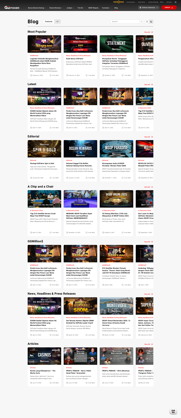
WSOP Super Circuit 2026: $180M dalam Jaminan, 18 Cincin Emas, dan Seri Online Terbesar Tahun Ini (152, 323)
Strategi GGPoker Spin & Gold (42, 163)
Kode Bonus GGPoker (74, 59)
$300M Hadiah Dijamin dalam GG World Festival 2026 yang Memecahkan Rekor (43, 113)
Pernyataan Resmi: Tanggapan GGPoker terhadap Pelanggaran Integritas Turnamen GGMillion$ (115, 61)
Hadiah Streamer (153, 2)
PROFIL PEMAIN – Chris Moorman (116, 371)
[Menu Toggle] (175, 2)
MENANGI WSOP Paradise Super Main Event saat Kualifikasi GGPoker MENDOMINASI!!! (79, 216)
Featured (48, 22)
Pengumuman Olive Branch (149, 59)
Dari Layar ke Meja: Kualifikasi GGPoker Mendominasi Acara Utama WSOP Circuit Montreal (150, 216)
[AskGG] (173, 411)
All (57, 22)
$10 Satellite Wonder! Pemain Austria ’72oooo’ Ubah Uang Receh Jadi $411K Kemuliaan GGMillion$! (116, 270)
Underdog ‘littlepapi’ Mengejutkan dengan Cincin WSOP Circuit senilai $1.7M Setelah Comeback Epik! (152, 270)
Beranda (169, 2)
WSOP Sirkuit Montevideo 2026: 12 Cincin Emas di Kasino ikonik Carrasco (116, 323)
